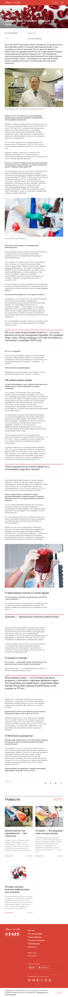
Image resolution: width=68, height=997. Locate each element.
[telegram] (61, 783)
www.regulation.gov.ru (18, 187)
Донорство (9, 856)
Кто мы (31, 931)
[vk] (45, 783)
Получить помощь (36, 941)
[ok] (50, 783)
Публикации (8, 16)
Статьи (17, 16)
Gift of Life (32, 956)
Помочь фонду (35, 937)
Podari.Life (32, 953)
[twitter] (55, 783)
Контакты (32, 947)
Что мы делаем (35, 934)
